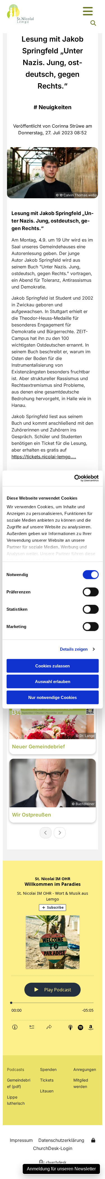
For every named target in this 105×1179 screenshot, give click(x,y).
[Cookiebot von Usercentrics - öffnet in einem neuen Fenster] (75, 478)
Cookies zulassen (52, 665)
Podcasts (15, 1069)
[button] (87, 12)
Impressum (21, 1140)
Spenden (48, 1069)
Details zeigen (74, 649)
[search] (93, 23)
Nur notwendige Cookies (52, 697)
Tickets (46, 1080)
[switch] (91, 591)
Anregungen (84, 1069)
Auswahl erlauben (52, 681)
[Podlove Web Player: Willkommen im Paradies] (52, 953)
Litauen (46, 1091)
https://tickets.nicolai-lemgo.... (43, 456)
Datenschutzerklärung (61, 1140)
